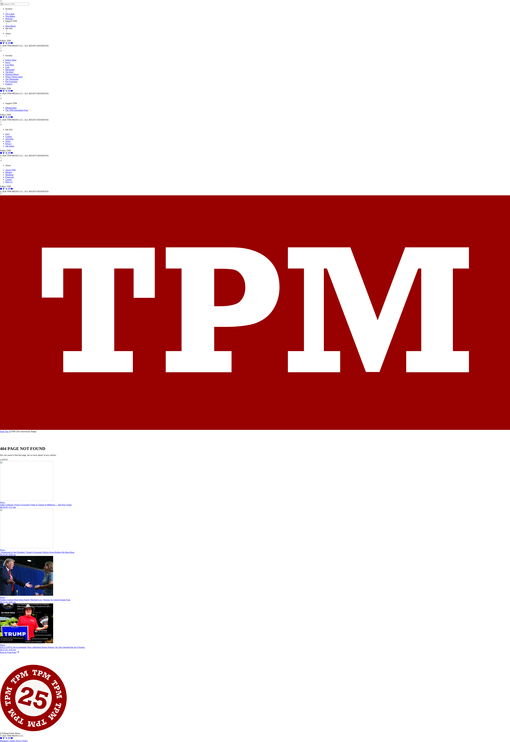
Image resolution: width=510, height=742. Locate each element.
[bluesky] (1, 43)
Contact (8, 136)
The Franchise (11, 81)
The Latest (9, 14)
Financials (9, 177)
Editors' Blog (10, 60)
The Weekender (12, 79)
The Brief (9, 72)
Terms (7, 141)
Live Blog (9, 65)
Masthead (9, 175)
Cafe (7, 67)
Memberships (11, 108)
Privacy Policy (22, 741)
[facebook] (4, 43)
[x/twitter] (6, 43)
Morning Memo (12, 74)
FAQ (7, 134)
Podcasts (9, 19)
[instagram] (9, 43)
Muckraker (9, 69)
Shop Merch (10, 26)
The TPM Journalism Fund (16, 110)
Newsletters (10, 16)
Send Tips (4, 431)
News (7, 62)
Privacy (8, 144)
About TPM (10, 170)
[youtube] (12, 43)
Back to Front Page (8, 652)
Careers (8, 179)
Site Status (9, 146)
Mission (8, 172)
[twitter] (6, 738)
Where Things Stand (14, 77)
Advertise (9, 139)
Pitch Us (8, 182)
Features (8, 84)
